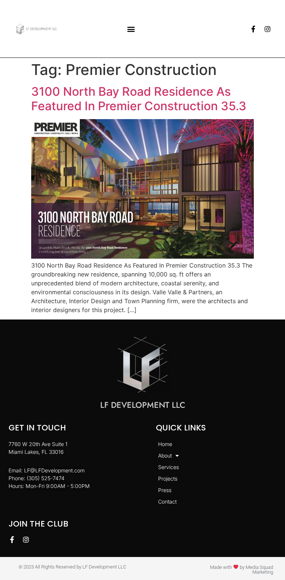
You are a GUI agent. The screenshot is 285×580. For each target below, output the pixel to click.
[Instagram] (267, 29)
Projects (167, 478)
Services (168, 467)
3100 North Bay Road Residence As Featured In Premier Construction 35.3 (138, 98)
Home (165, 444)
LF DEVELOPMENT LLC (142, 405)
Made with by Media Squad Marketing (241, 569)
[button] (131, 29)
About (165, 455)
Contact (167, 501)
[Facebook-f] (253, 29)
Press (164, 490)
